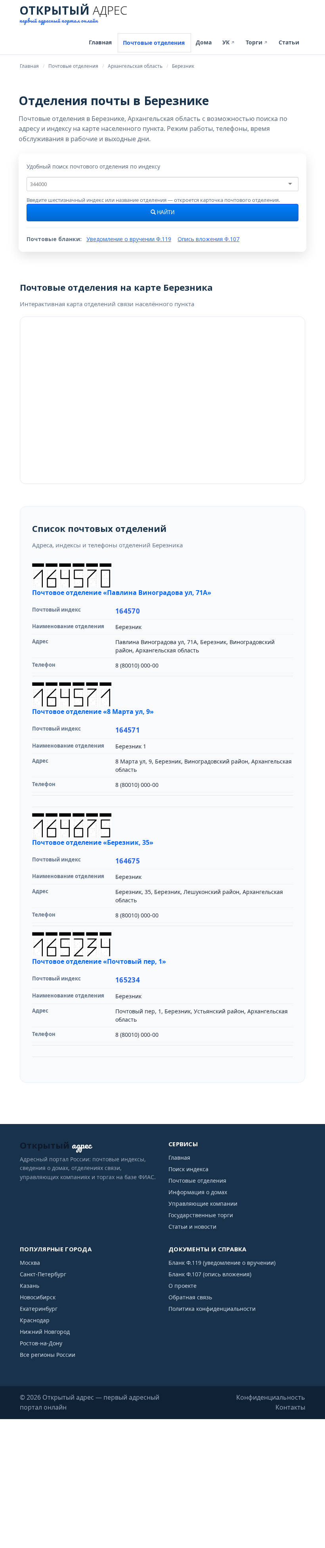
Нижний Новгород (45, 1331)
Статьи (289, 42)
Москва (30, 1262)
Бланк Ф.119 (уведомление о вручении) (221, 1262)
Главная (100, 42)
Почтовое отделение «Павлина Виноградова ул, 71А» (121, 592)
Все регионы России (47, 1354)
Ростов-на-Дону (41, 1343)
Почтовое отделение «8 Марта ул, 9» (93, 711)
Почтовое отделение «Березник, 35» (92, 842)
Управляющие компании (202, 1203)
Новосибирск (37, 1297)
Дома (204, 42)
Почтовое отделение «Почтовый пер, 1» (99, 961)
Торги (257, 42)
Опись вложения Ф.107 (208, 239)
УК (228, 42)
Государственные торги (200, 1215)
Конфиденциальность (270, 1397)
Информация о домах (197, 1192)
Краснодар (35, 1320)
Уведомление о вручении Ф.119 (128, 239)
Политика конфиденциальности (212, 1308)
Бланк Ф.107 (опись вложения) (209, 1274)
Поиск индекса (188, 1169)
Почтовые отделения (154, 42)
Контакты (290, 1407)
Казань (29, 1285)
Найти (165, 212)
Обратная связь (190, 1297)
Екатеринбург (38, 1308)
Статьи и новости (192, 1226)
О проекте (182, 1285)
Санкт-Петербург (43, 1274)
